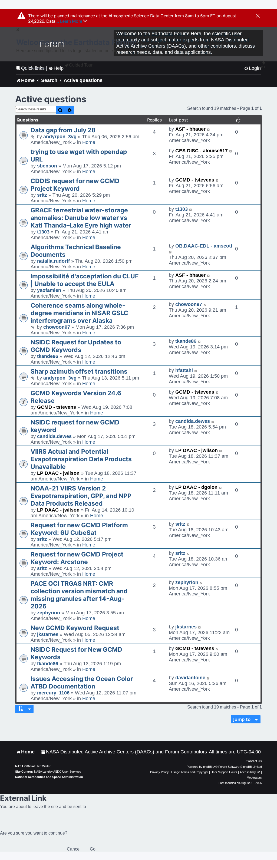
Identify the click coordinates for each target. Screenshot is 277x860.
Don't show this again (34, 68)
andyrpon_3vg (60, 136)
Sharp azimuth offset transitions (79, 371)
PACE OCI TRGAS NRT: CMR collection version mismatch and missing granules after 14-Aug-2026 (79, 595)
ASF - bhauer (190, 129)
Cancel (74, 849)
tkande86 (47, 356)
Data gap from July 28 (63, 130)
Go (92, 849)
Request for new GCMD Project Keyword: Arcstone (77, 558)
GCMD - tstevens (194, 180)
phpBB (207, 766)
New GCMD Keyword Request (75, 628)
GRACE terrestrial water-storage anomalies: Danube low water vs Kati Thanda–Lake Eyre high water (81, 217)
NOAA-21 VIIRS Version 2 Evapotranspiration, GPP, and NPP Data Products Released (81, 496)
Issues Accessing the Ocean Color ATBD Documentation (82, 682)
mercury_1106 (53, 693)
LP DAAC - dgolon (196, 487)
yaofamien (49, 290)
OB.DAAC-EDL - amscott (203, 246)
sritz (42, 195)
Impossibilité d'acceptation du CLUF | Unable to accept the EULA (84, 280)
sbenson (47, 166)
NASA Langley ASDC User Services (57, 771)
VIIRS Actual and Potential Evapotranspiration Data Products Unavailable (81, 459)
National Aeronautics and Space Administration (49, 777)
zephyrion (48, 612)
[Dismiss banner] (258, 16)
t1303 (43, 232)
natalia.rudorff (53, 261)
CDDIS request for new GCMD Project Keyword (75, 184)
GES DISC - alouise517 (201, 150)
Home (88, 142)
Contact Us (254, 761)
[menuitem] (124, 752)
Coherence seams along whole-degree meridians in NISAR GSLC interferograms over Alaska (79, 313)
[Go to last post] (208, 129)
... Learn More (69, 21)
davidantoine (190, 677)
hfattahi (184, 370)
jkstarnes (47, 634)
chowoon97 (56, 327)
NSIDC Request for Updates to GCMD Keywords (76, 346)
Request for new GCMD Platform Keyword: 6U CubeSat (79, 528)
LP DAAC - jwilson (58, 473)
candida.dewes (54, 436)
